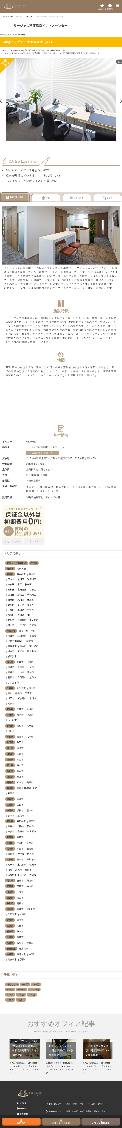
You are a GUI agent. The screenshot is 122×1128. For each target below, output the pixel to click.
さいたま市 (13, 682)
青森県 (10, 736)
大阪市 (32, 874)
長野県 (10, 782)
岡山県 (10, 880)
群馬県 (10, 709)
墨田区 (20, 610)
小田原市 (21, 636)
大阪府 (10, 859)
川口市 (30, 662)
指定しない (12, 984)
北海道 (10, 726)
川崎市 (11, 636)
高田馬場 (21, 568)
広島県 (10, 886)
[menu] (117, 5)
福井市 (20, 776)
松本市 (20, 782)
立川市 (11, 620)
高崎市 (20, 709)
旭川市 (11, 731)
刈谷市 (20, 826)
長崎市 (20, 937)
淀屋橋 (89, 1111)
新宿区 (10, 568)
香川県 (10, 903)
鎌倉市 (11, 651)
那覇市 (23, 959)
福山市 (30, 886)
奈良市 (20, 837)
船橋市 (18, 693)
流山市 (32, 688)
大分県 (10, 920)
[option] (25, 1056)
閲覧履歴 (22, 1108)
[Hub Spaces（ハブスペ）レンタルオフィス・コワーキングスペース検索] (14, 6)
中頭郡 (32, 954)
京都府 (10, 843)
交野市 (28, 869)
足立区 (20, 605)
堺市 (10, 869)
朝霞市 (20, 662)
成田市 (11, 698)
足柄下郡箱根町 (15, 641)
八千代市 (21, 688)
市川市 (32, 698)
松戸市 (11, 703)
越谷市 (32, 677)
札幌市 (30, 726)
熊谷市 (11, 672)
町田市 (11, 625)
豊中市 (20, 859)
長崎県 (10, 937)
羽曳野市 (12, 874)
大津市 (20, 799)
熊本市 (20, 931)
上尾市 (30, 667)
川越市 (11, 667)
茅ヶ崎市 (33, 646)
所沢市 (11, 677)
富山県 (10, 765)
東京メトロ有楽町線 (17, 563)
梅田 (68, 1111)
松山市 (20, 897)
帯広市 (20, 726)
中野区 (30, 610)
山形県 (10, 754)
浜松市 (20, 810)
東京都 (10, 574)
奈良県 (10, 837)
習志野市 (21, 698)
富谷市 (20, 943)
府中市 (32, 574)
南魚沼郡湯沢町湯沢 (27, 788)
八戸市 (30, 736)
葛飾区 (32, 589)
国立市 (11, 579)
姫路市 (30, 848)
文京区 (30, 605)
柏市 (10, 693)
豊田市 (32, 821)
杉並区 (28, 584)
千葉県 (10, 688)
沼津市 (30, 810)
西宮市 (11, 853)
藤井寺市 (31, 859)
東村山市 (21, 574)
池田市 (11, 864)
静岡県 (10, 810)
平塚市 (32, 636)
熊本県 (10, 931)
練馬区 (11, 605)
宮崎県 (10, 943)
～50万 (10, 999)
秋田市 (20, 742)
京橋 (103, 1111)
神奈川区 (23, 631)
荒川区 (20, 579)
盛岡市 (20, 748)
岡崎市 (30, 826)
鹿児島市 (23, 948)
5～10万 (21, 989)
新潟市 (11, 793)
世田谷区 (21, 589)
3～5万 (10, 989)
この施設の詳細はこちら (42, 452)
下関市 (20, 892)
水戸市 (20, 715)
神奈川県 (11, 631)
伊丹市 (30, 853)
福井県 (10, 776)
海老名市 (31, 651)
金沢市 (20, 771)
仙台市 (20, 925)
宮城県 (10, 925)
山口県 (10, 892)
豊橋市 (11, 826)
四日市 (20, 804)
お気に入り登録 (12, 541)
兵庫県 (10, 848)
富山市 (20, 765)
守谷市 (30, 715)
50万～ (20, 999)
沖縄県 (10, 954)
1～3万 (35, 984)
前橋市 (30, 709)
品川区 (20, 599)
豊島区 (30, 599)
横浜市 (20, 651)
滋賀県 (10, 799)
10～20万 (34, 989)
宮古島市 (12, 959)
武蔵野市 (21, 620)
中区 (33, 631)
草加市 (30, 672)
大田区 (20, 615)
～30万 (20, 994)
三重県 (10, 804)
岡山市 (30, 880)
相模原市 (12, 646)
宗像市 (20, 909)
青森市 (20, 736)
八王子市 (21, 625)
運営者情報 (24, 1114)
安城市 (20, 831)
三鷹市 (32, 625)
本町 (82, 1111)
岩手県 (10, 748)
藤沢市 (29, 641)
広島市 (20, 886)
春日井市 (21, 821)
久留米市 (12, 914)
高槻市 (18, 869)
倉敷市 (20, 880)
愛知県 (10, 821)
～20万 (10, 994)
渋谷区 (11, 594)
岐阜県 (33, 563)
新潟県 (10, 788)
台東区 (11, 615)
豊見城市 (21, 954)
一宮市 (11, 831)
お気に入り (24, 1103)
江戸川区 (31, 579)
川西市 (20, 848)
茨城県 (10, 715)
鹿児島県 (11, 948)
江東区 (11, 610)
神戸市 (20, 853)
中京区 (20, 843)
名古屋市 (31, 831)
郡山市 (20, 759)
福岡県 (10, 909)
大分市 (20, 920)
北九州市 (31, 909)
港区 (19, 584)
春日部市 (21, 677)
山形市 (20, 754)
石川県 (10, 771)
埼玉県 (10, 662)
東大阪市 (21, 864)
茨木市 (23, 874)
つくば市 (12, 720)
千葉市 (28, 693)
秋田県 (10, 742)
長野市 (30, 782)
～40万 (31, 994)
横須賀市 (12, 656)
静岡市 (11, 815)
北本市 (20, 672)
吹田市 (32, 864)
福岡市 (23, 914)
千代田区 (31, 594)
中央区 (11, 584)
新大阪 (96, 1111)
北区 (29, 615)
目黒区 (11, 599)
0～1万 (25, 984)
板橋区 (11, 589)
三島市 (20, 815)
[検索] (110, 5)
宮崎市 (30, 943)
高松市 (20, 903)
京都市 (30, 843)
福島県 (10, 759)
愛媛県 (10, 897)
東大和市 (33, 620)
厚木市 (23, 646)
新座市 (20, 667)
